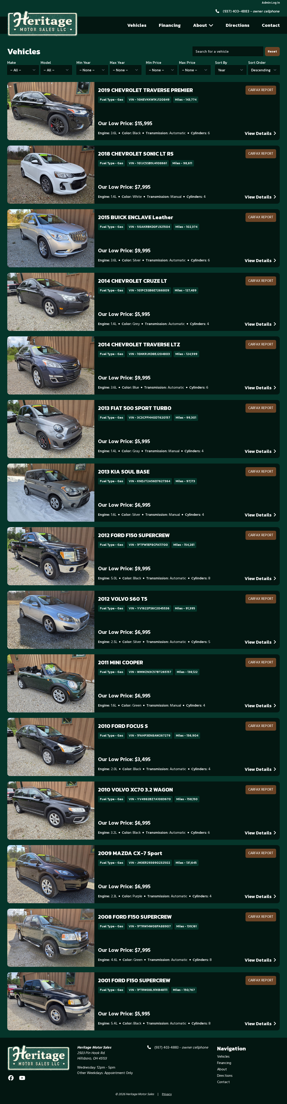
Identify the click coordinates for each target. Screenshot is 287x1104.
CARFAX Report (260, 90)
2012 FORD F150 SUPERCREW (134, 535)
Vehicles (136, 25)
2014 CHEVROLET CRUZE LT (132, 281)
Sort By (221, 62)
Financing (170, 25)
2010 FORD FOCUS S (123, 726)
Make (11, 62)
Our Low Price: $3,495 (124, 759)
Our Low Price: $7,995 (124, 187)
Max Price (187, 62)
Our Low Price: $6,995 (124, 505)
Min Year (83, 62)
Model (46, 62)
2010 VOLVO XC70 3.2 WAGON (135, 790)
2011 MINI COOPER (120, 662)
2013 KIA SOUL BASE (124, 472)
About (200, 25)
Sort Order (257, 62)
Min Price (153, 62)
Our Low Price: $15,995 (125, 123)
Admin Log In (271, 2)
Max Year (117, 62)
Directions (237, 25)
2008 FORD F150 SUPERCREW (135, 917)
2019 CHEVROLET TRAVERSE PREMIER (145, 90)
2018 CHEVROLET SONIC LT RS (136, 154)
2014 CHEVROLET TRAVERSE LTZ (139, 344)
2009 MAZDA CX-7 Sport (130, 853)
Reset (272, 51)
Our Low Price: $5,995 (124, 314)
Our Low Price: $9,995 (124, 251)
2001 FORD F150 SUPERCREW (134, 980)
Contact (271, 25)
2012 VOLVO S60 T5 (122, 599)
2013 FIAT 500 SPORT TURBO (134, 408)
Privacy (167, 1094)
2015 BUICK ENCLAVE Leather (135, 217)
